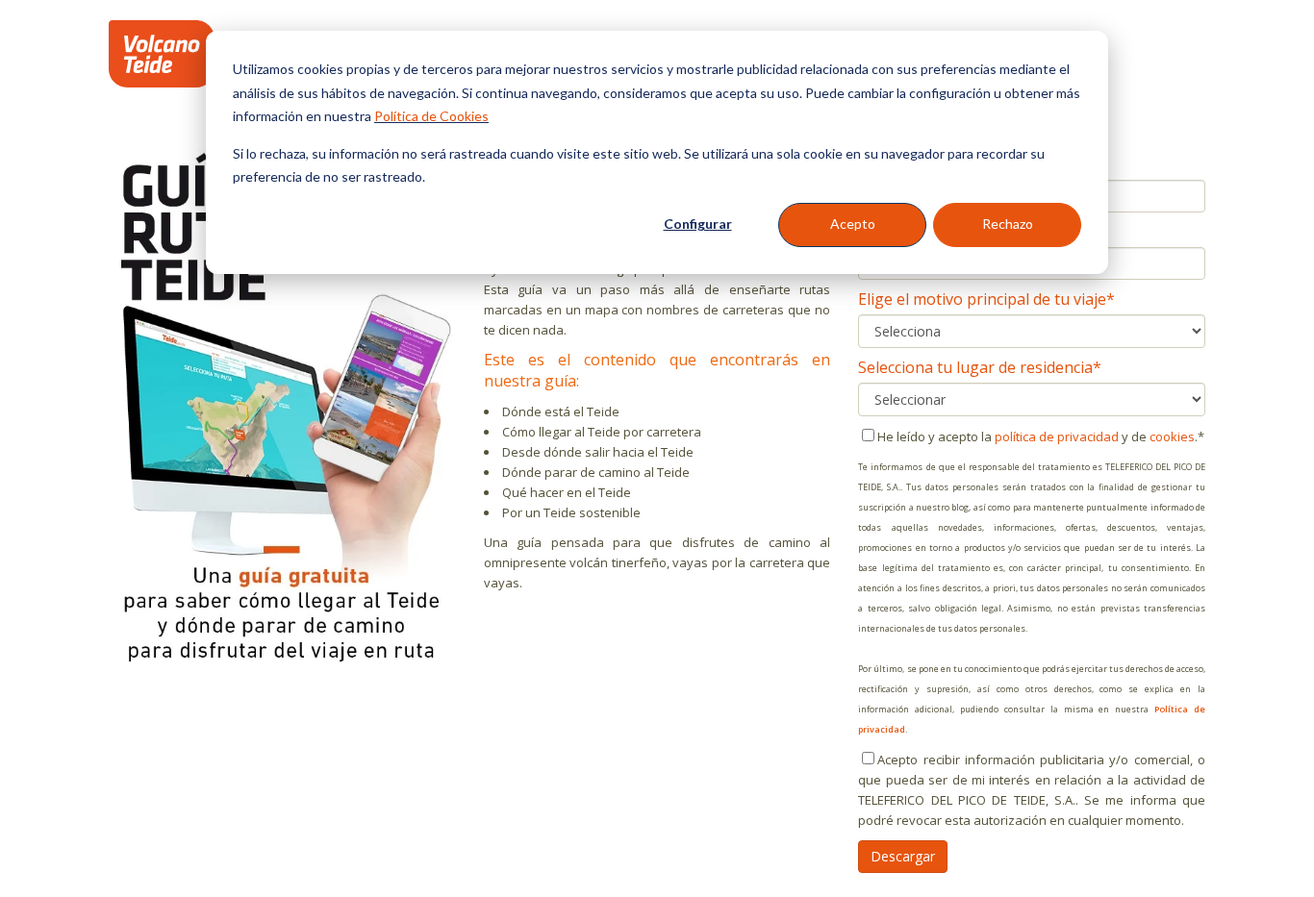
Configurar (698, 223)
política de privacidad (1057, 436)
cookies (1172, 436)
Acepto (852, 223)
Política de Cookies (431, 116)
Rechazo (1007, 223)
